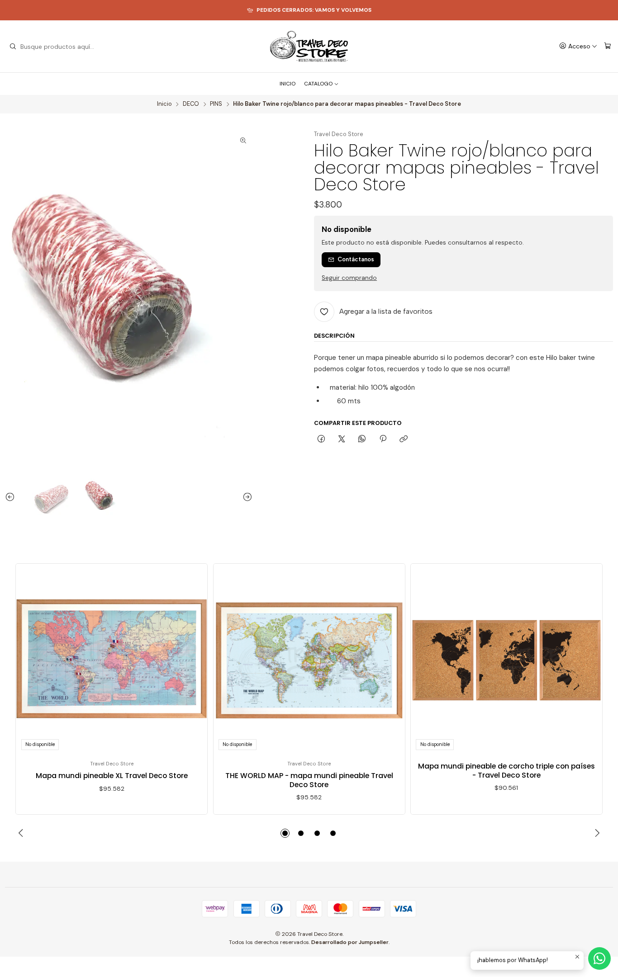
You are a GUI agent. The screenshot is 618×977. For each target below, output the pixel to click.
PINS (216, 104)
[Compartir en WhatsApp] (362, 439)
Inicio (164, 104)
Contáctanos (356, 259)
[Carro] (607, 46)
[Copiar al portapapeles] (403, 439)
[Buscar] (12, 47)
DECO (191, 104)
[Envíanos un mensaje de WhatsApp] (599, 958)
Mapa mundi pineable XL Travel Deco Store (112, 776)
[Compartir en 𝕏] (342, 439)
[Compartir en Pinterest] (383, 439)
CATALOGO (318, 83)
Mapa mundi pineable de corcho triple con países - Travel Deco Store (506, 770)
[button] (285, 833)
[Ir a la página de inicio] (308, 46)
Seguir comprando (349, 278)
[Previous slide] (12, 497)
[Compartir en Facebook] (321, 439)
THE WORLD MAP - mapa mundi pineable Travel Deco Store (309, 780)
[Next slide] (245, 497)
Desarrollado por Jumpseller (350, 942)
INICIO (287, 83)
